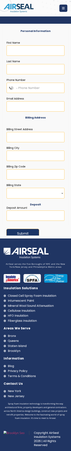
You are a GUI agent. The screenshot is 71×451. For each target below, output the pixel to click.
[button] (63, 8)
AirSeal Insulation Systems (47, 435)
